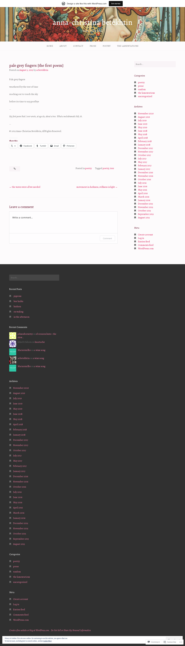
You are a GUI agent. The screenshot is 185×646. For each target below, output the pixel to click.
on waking (18, 311)
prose (93, 46)
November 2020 (146, 113)
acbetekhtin (42, 70)
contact (78, 46)
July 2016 (142, 183)
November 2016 (145, 176)
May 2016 (142, 189)
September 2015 (146, 214)
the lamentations (127, 46)
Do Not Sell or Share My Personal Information (71, 630)
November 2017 (145, 151)
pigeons (17, 296)
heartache (40, 342)
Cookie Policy (47, 641)
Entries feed (144, 241)
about (63, 46)
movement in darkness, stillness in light (95, 187)
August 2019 (144, 117)
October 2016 (144, 179)
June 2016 (142, 186)
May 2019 (142, 127)
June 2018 (142, 131)
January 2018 (144, 144)
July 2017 (142, 158)
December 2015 (145, 203)
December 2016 (145, 172)
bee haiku (18, 301)
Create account (145, 234)
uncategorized (145, 96)
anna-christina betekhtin (92, 22)
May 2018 (142, 134)
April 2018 (143, 137)
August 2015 (144, 217)
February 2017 (144, 165)
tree (112, 168)
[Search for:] (155, 64)
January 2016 (144, 200)
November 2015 (145, 207)
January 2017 (144, 169)
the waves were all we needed (26, 187)
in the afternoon (21, 317)
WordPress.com (146, 248)
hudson (17, 306)
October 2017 (144, 155)
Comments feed (145, 245)
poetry (107, 46)
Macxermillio (24, 350)
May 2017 (142, 162)
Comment (107, 238)
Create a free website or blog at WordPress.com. (29, 630)
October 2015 (144, 210)
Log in (141, 238)
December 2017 (145, 148)
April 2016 (143, 193)
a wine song (39, 350)
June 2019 (142, 124)
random (142, 89)
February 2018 (145, 141)
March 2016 (143, 196)
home (50, 46)
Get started (115, 3)
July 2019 (142, 120)
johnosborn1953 (25, 334)
